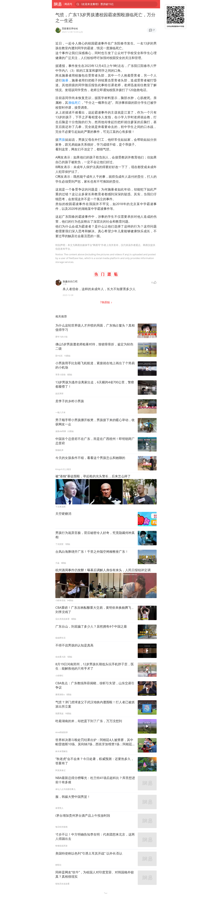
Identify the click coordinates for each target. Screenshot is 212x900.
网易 (57, 4)
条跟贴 (105, 302)
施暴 (65, 80)
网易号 (68, 4)
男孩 (62, 139)
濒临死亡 (74, 102)
